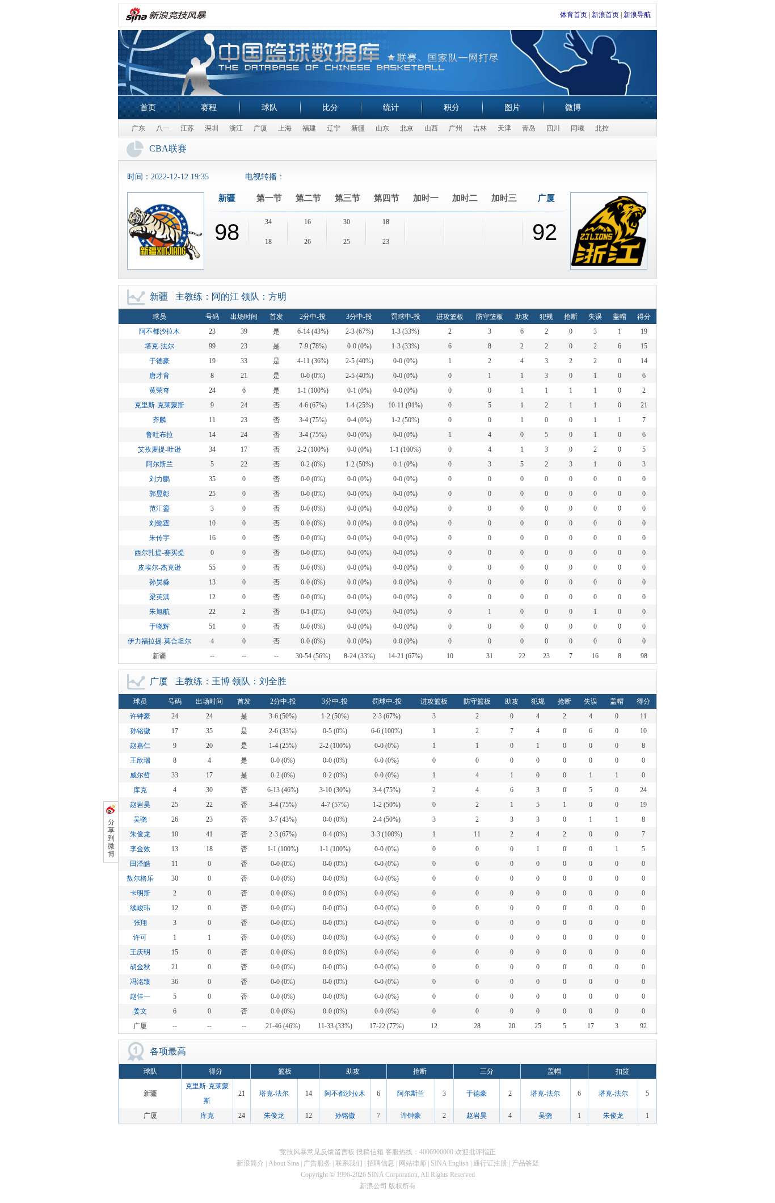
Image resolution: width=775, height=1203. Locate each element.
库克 (140, 790)
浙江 (236, 128)
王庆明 (140, 952)
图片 (512, 107)
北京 (407, 128)
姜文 (140, 1011)
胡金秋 (140, 967)
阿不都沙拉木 (159, 331)
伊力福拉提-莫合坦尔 (159, 641)
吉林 (480, 128)
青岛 (529, 128)
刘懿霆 (159, 523)
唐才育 (159, 376)
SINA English (450, 1163)
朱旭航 (159, 612)
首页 (148, 107)
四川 (553, 128)
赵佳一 (140, 996)
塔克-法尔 (159, 346)
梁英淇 (159, 597)
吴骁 (140, 819)
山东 (382, 128)
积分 (452, 107)
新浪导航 (637, 15)
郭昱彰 (159, 494)
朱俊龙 (140, 834)
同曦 (577, 128)
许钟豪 (140, 716)
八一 (163, 128)
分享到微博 (111, 838)
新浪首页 (605, 15)
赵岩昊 (140, 805)
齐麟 (159, 420)
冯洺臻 (140, 982)
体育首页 (573, 15)
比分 (330, 107)
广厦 (260, 128)
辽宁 (333, 128)
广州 (455, 128)
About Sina (283, 1163)
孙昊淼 (159, 582)
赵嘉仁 (140, 746)
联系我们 (349, 1163)
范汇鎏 (159, 508)
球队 (269, 107)
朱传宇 (159, 538)
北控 (602, 128)
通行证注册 (490, 1163)
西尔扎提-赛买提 (159, 553)
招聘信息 (380, 1163)
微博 (573, 107)
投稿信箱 (370, 1152)
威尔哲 (140, 775)
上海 (285, 128)
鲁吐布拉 (159, 435)
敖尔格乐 (140, 878)
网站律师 (412, 1163)
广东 (138, 128)
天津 (504, 128)
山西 (431, 128)
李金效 (140, 849)
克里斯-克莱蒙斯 (159, 405)
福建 (309, 128)
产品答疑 (525, 1163)
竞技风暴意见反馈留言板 (317, 1152)
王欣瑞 (140, 760)
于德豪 (159, 361)
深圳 (211, 128)
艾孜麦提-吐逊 (159, 449)
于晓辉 (159, 626)
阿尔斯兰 (159, 464)
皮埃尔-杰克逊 (159, 567)
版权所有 (402, 1186)
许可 (140, 937)
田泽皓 (140, 864)
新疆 (358, 128)
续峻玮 (140, 908)
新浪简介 (250, 1163)
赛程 (209, 107)
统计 (391, 107)
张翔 (140, 923)
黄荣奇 (159, 390)
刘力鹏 (159, 479)
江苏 (187, 128)
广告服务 (317, 1163)
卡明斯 (140, 893)
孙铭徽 (140, 731)
